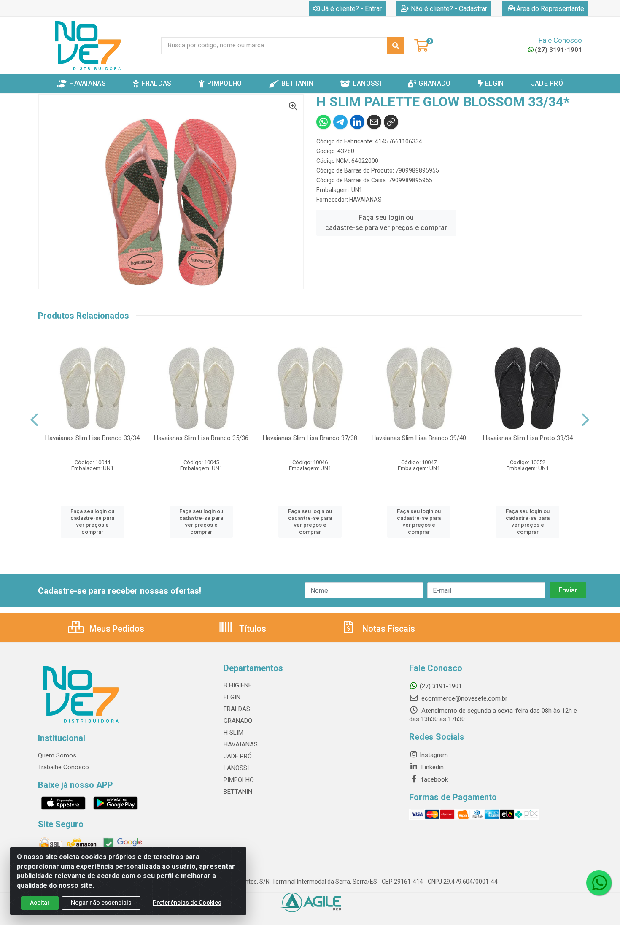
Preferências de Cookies (187, 902)
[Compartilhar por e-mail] (374, 122)
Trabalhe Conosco (63, 767)
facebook (434, 779)
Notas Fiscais (387, 629)
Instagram (434, 755)
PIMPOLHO (239, 780)
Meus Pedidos (115, 629)
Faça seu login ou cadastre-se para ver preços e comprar (386, 223)
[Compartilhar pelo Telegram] (340, 122)
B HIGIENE (238, 685)
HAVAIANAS (365, 199)
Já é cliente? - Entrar (351, 9)
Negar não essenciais (101, 902)
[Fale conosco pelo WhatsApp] (599, 882)
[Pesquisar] (395, 45)
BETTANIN (238, 791)
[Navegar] (34, 420)
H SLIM (233, 732)
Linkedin (432, 767)
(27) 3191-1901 (558, 50)
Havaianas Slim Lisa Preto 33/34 (528, 438)
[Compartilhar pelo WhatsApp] (323, 122)
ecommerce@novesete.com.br (463, 698)
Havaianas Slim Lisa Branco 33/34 (92, 438)
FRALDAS (237, 709)
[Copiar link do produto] (391, 122)
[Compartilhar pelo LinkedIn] (357, 122)
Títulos (251, 629)
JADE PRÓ (238, 756)
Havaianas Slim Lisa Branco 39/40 (419, 438)
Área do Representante (550, 9)
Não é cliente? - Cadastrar (449, 9)
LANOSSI (236, 768)
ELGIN (232, 697)
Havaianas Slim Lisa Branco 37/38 (310, 438)
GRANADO (238, 721)
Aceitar (40, 902)
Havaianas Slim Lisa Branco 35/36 (201, 438)
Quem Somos (57, 755)
